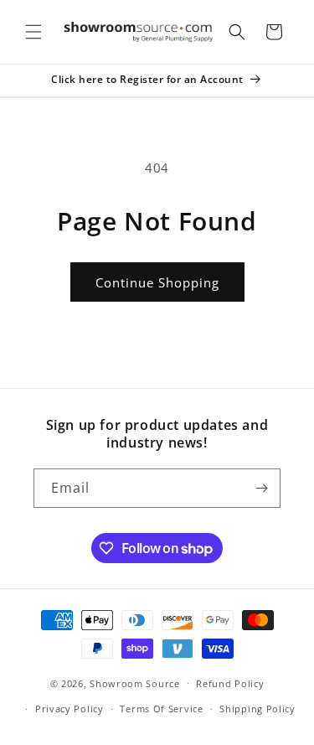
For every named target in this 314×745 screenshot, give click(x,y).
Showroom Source (135, 682)
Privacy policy (69, 708)
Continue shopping (157, 282)
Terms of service (161, 708)
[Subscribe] (261, 488)
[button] (33, 31)
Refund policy (230, 683)
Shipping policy (257, 708)
